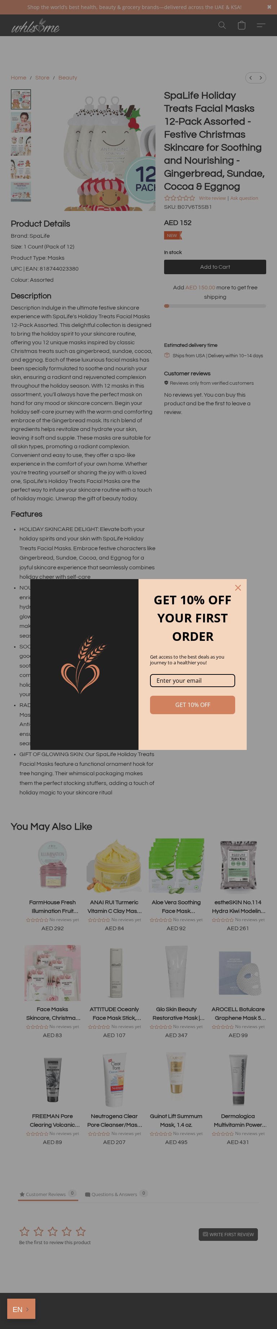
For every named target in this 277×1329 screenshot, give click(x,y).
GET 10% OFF (192, 705)
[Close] (238, 587)
